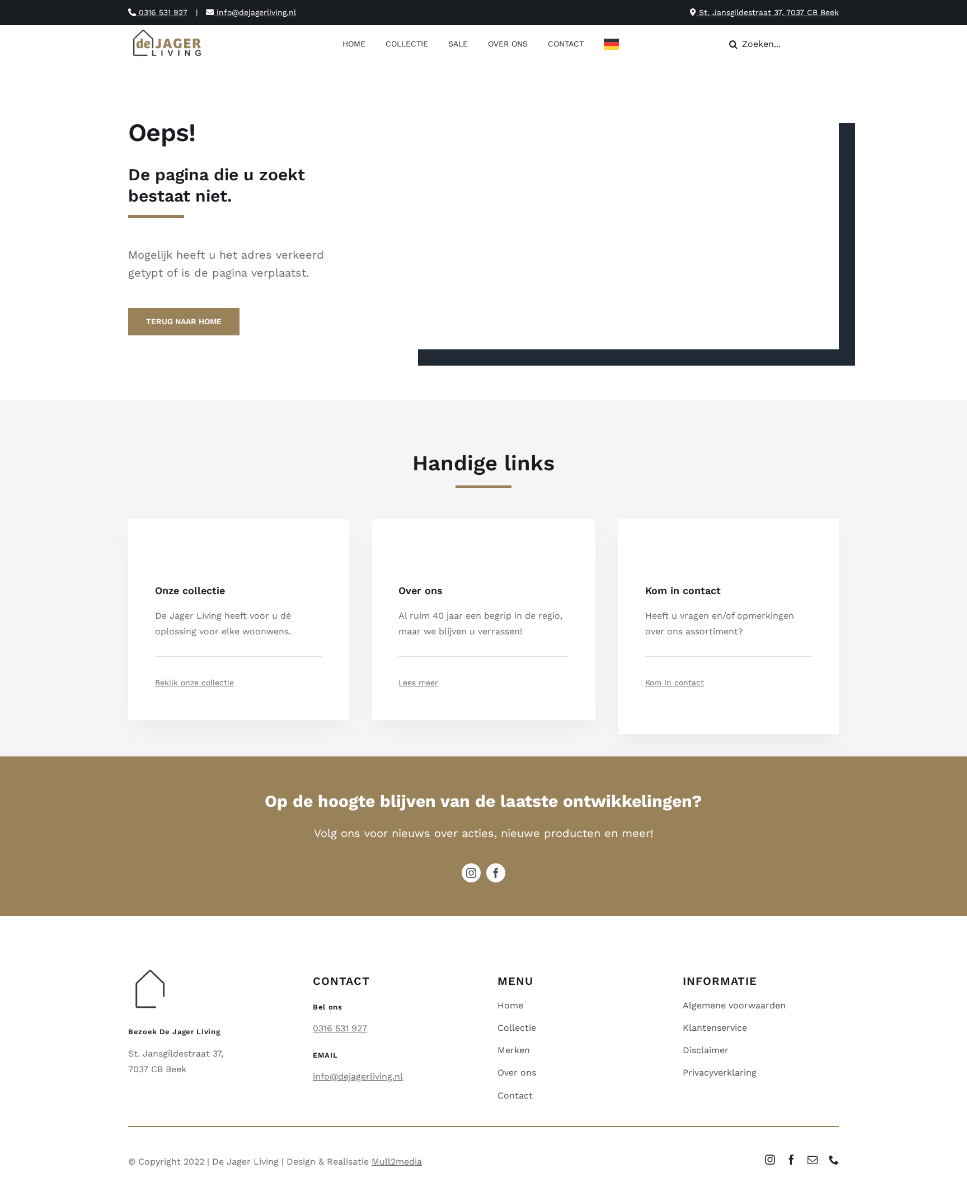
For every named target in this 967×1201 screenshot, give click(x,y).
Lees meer (418, 682)
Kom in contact (674, 682)
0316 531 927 (161, 12)
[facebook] (495, 872)
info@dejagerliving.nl (255, 12)
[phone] (834, 1160)
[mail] (813, 1160)
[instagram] (471, 872)
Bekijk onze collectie (194, 682)
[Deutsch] (614, 45)
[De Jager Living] (167, 31)
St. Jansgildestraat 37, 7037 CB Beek (767, 12)
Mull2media (397, 1161)
